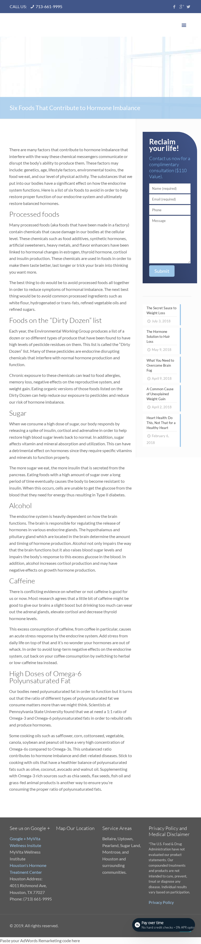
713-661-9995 (49, 6)
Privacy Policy (161, 902)
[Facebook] (174, 6)
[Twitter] (188, 6)
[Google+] (181, 6)
